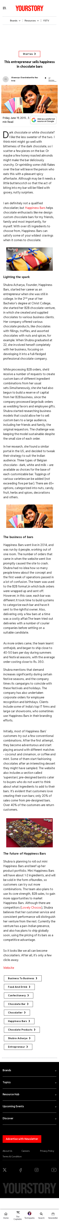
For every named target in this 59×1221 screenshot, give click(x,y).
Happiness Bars (35, 208)
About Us (7, 1150)
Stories (28, 54)
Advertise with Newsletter (22, 1139)
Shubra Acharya (18, 1038)
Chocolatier (15, 1012)
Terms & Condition (12, 1156)
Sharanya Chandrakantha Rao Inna (24, 79)
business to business (21, 978)
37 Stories (51, 79)
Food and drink (17, 986)
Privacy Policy (47, 1150)
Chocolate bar (17, 1004)
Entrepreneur (16, 1046)
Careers (25, 1150)
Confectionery (17, 995)
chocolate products (20, 1029)
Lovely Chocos (31, 907)
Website (8, 968)
